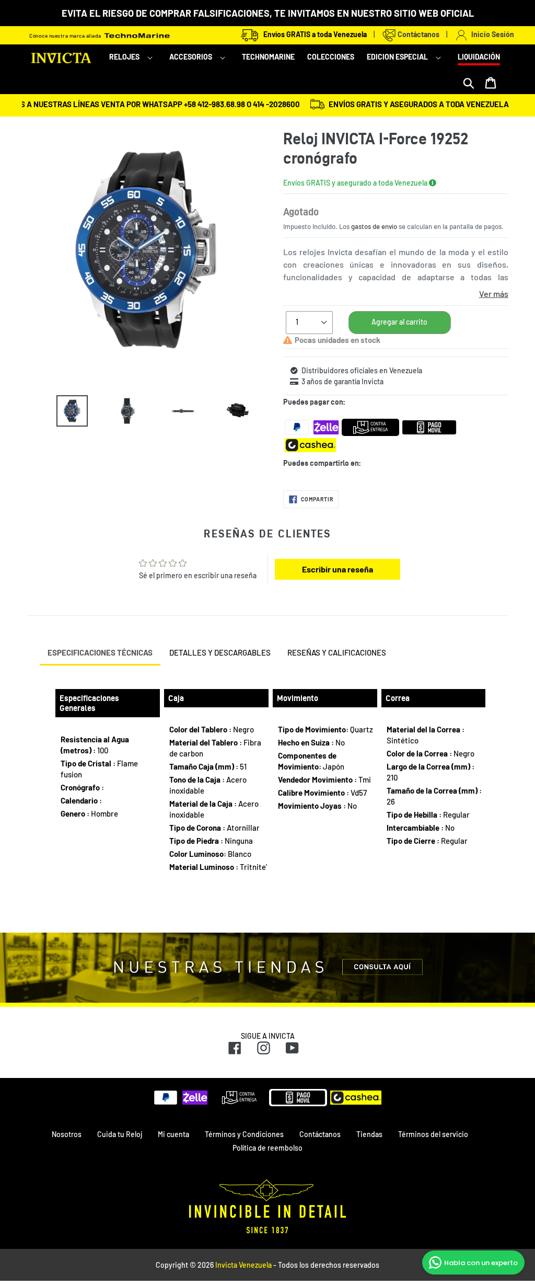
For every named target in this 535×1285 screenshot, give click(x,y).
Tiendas (369, 1134)
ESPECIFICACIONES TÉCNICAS (100, 652)
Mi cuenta (173, 1134)
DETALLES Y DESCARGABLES (220, 652)
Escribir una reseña (337, 569)
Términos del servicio (433, 1134)
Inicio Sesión (491, 34)
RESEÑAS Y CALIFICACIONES (336, 652)
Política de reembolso (267, 1147)
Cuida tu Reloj (119, 1134)
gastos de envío (374, 226)
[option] (64, 411)
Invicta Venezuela (243, 1264)
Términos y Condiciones (244, 1134)
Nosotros (67, 1134)
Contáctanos (417, 34)
